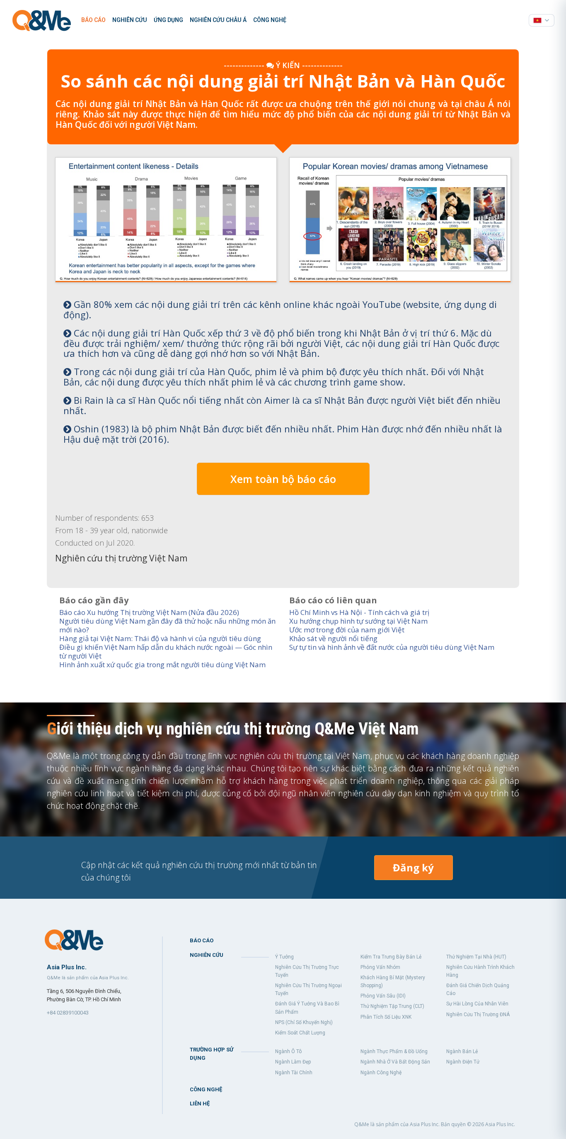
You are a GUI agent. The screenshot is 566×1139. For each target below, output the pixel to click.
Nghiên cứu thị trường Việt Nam (121, 558)
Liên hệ (200, 1103)
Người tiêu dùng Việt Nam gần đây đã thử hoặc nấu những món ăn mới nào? (167, 625)
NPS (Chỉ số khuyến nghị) (304, 1022)
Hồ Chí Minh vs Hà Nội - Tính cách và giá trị (359, 612)
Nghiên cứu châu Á (218, 20)
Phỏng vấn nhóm (380, 967)
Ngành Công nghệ (381, 1073)
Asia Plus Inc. (500, 1124)
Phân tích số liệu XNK (385, 1017)
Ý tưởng (284, 957)
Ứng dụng (168, 20)
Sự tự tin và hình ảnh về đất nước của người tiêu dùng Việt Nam (391, 647)
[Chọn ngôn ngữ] (541, 20)
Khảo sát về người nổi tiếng (333, 638)
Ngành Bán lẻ (462, 1051)
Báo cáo (93, 20)
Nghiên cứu (129, 20)
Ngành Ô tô (288, 1051)
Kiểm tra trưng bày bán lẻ (390, 957)
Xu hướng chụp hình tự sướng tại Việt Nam (358, 621)
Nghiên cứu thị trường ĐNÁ (478, 1014)
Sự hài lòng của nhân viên (477, 1004)
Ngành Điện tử (462, 1062)
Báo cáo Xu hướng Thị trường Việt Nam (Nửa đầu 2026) (149, 612)
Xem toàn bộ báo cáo (283, 479)
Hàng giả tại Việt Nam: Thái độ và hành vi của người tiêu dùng (160, 638)
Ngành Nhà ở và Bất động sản (395, 1062)
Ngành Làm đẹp (293, 1062)
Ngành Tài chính (293, 1073)
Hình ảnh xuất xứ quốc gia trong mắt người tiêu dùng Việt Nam (162, 664)
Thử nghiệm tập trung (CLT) (392, 1006)
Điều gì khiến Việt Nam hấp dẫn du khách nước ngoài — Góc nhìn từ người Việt (165, 651)
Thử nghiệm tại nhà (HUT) (476, 957)
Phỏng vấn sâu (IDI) (383, 996)
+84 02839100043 (68, 1013)
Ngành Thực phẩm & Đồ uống (394, 1051)
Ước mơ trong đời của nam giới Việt (346, 629)
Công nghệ (269, 20)
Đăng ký (413, 867)
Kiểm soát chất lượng (300, 1033)
